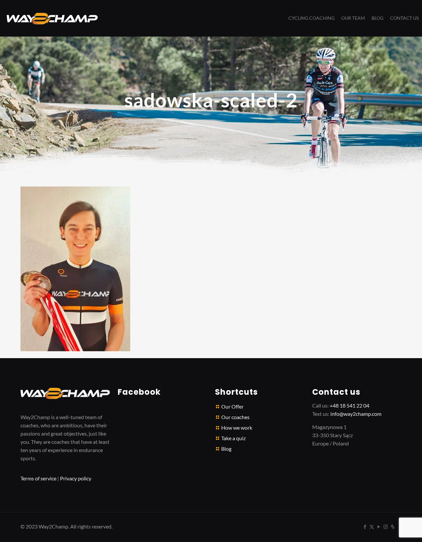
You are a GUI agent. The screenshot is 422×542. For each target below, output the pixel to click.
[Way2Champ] (52, 18)
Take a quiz (233, 438)
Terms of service (38, 478)
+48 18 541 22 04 (349, 405)
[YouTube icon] (378, 526)
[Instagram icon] (385, 526)
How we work (236, 427)
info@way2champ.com (355, 414)
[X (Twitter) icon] (371, 526)
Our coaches (235, 417)
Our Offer (232, 406)
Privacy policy (75, 478)
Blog (226, 448)
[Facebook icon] (364, 526)
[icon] (392, 526)
